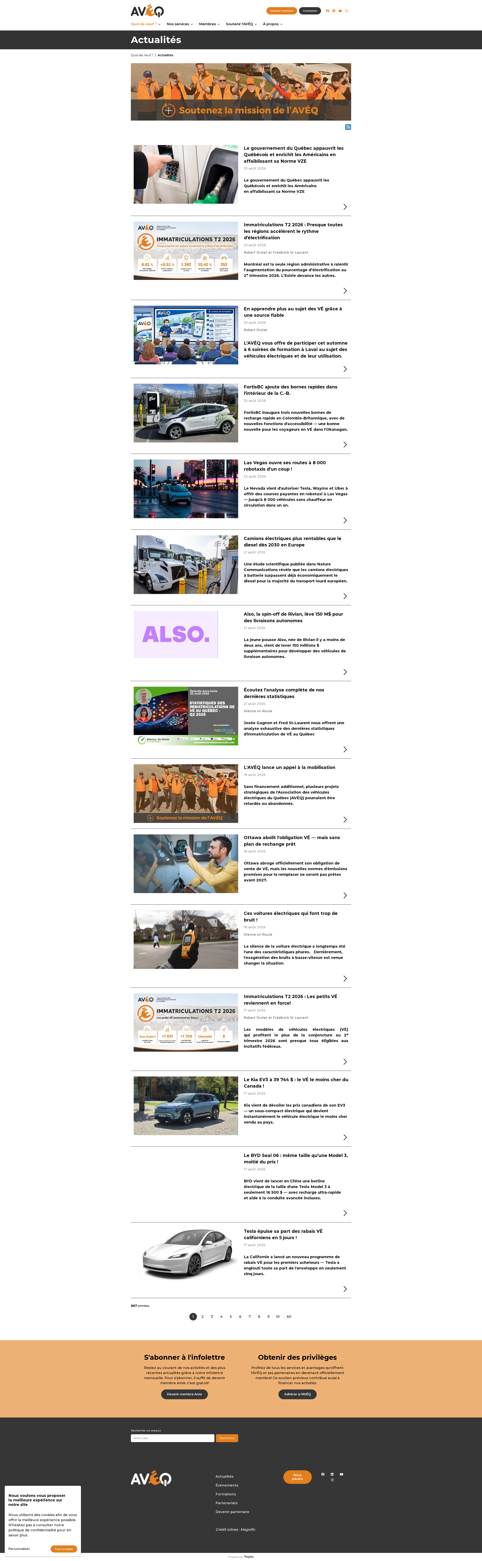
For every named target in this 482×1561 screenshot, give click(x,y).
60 (289, 1317)
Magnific (247, 1530)
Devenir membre (281, 10)
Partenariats (226, 1503)
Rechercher (227, 1438)
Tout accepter (64, 1548)
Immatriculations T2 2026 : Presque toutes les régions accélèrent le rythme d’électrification (293, 231)
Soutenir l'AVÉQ (239, 24)
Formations (226, 1494)
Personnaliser (19, 1549)
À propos (271, 24)
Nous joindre (297, 1477)
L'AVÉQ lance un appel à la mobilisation (289, 767)
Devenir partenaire (232, 1512)
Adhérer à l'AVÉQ (297, 1394)
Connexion (310, 10)
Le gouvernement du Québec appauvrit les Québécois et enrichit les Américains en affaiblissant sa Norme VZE (294, 155)
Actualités (224, 1476)
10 (278, 1317)
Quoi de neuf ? (144, 24)
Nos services (178, 24)
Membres (207, 24)
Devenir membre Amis (184, 1394)
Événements (227, 1485)
